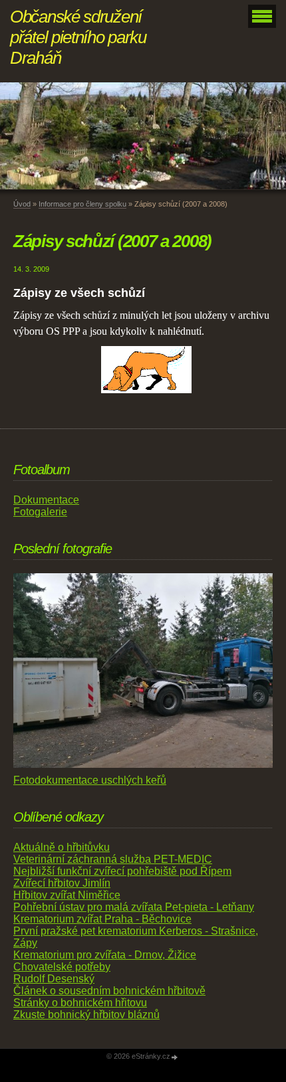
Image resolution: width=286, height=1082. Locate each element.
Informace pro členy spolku (82, 204)
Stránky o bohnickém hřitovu (80, 1002)
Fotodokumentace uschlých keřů (89, 780)
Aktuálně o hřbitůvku (61, 847)
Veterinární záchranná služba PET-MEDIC (112, 859)
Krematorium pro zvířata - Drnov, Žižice (104, 954)
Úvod (22, 204)
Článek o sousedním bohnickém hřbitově (109, 990)
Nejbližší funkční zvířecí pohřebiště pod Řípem (122, 871)
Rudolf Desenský (53, 978)
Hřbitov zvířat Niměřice (66, 895)
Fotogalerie (40, 511)
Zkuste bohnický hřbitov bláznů (86, 1014)
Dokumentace (46, 499)
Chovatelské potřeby (61, 966)
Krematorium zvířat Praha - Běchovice (102, 919)
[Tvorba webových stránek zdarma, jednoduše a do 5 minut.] (175, 1057)
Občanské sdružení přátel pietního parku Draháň (78, 37)
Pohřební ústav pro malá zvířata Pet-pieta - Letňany (133, 907)
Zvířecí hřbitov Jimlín (61, 883)
